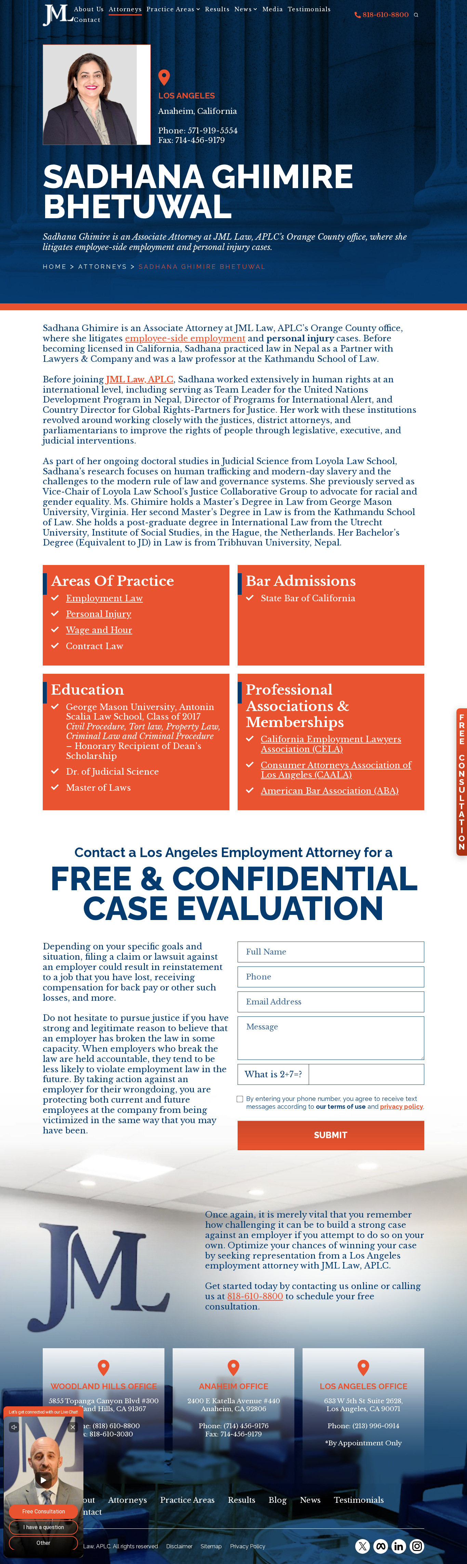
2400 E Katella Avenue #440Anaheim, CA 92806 (233, 1405)
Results (217, 9)
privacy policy (401, 1106)
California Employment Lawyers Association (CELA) (331, 744)
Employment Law (104, 598)
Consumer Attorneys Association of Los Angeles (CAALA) (336, 770)
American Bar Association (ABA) (330, 791)
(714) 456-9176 (246, 1426)
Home (55, 266)
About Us (89, 9)
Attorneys (125, 9)
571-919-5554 (213, 130)
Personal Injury (98, 614)
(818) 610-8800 (116, 1426)
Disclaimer (179, 1546)
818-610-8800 (385, 15)
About (83, 1500)
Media (273, 9)
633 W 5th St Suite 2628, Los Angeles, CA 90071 (363, 1405)
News (243, 9)
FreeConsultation (461, 782)
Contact (87, 19)
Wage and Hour (99, 630)
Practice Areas (171, 9)
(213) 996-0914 (375, 1426)
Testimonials (309, 9)
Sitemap (211, 1546)
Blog (277, 1500)
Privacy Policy (247, 1546)
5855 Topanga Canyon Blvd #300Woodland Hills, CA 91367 (104, 1405)
